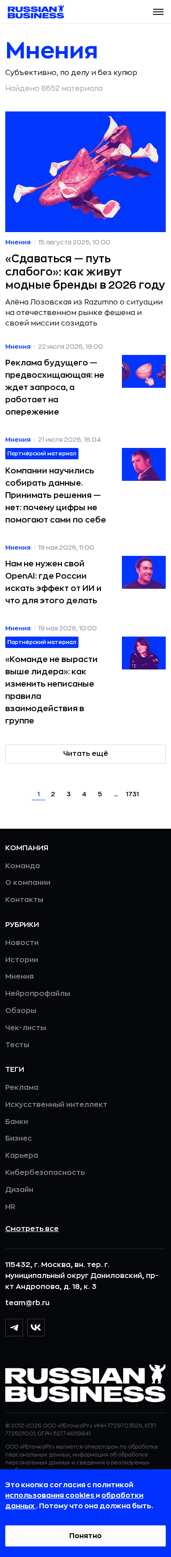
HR (10, 1206)
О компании (27, 882)
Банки (16, 1121)
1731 (132, 794)
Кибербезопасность (45, 1172)
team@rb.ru (27, 1302)
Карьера (21, 1155)
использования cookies (50, 1495)
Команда (22, 866)
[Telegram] (14, 1327)
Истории (21, 959)
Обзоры (20, 1010)
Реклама (22, 1087)
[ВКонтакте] (36, 1327)
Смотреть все (32, 1228)
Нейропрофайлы (37, 993)
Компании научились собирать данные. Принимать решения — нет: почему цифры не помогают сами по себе (55, 495)
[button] (158, 11)
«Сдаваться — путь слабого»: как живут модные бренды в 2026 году (85, 272)
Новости (22, 942)
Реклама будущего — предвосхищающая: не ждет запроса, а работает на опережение (54, 387)
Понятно (85, 1535)
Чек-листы (25, 1027)
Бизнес (18, 1138)
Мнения (19, 976)
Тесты (17, 1045)
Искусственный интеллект (56, 1104)
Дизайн (19, 1189)
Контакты (24, 899)
